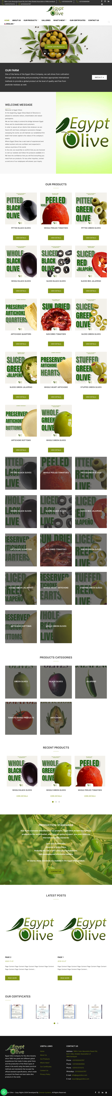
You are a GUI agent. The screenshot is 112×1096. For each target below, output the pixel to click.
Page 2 (61, 957)
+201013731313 (9, 4)
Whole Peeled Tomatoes (56, 228)
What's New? (59, 20)
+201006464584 (84, 1)
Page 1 (8, 957)
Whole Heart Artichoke (56, 387)
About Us (16, 20)
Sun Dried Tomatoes (56, 334)
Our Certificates (77, 20)
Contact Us (93, 20)
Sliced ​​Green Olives (91, 334)
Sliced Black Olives (56, 281)
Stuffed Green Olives (91, 387)
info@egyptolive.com (79, 1075)
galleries (46, 20)
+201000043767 (67, 1)
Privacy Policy (45, 1074)
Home (6, 20)
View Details (21, 238)
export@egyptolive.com (80, 1079)
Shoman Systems (45, 1092)
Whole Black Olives (21, 281)
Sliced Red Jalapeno (91, 281)
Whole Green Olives (56, 440)
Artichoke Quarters (21, 334)
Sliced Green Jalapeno (21, 387)
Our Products (30, 20)
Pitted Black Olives (21, 228)
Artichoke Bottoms (21, 440)
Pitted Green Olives (91, 228)
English (9, 24)
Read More (12, 978)
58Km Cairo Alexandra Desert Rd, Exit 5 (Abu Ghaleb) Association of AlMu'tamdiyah (29, 1)
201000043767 (26, 4)
